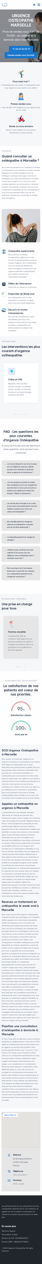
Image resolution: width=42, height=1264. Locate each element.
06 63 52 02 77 (22, 49)
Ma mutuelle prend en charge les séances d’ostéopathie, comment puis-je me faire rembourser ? (20, 524)
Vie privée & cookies (10, 1234)
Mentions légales (8, 1231)
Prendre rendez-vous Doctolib (21, 55)
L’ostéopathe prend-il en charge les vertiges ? (21, 538)
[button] (14, 414)
